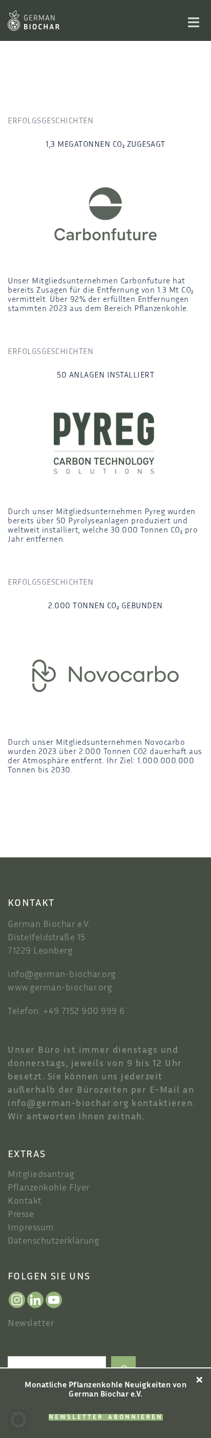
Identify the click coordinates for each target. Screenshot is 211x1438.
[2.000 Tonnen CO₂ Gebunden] (105, 675)
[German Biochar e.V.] (33, 20)
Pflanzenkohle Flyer (49, 1188)
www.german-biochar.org (60, 988)
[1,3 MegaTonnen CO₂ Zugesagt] (105, 214)
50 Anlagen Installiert (105, 375)
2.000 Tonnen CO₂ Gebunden (105, 606)
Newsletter (31, 1324)
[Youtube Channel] (54, 1300)
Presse (21, 1215)
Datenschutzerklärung (53, 1241)
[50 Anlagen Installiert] (105, 444)
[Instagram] (17, 1300)
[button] (18, 1419)
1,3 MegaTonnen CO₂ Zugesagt (105, 145)
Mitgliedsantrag (41, 1175)
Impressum (31, 1228)
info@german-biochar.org (62, 975)
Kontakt (25, 1202)
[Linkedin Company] (35, 1300)
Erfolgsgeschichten (50, 121)
